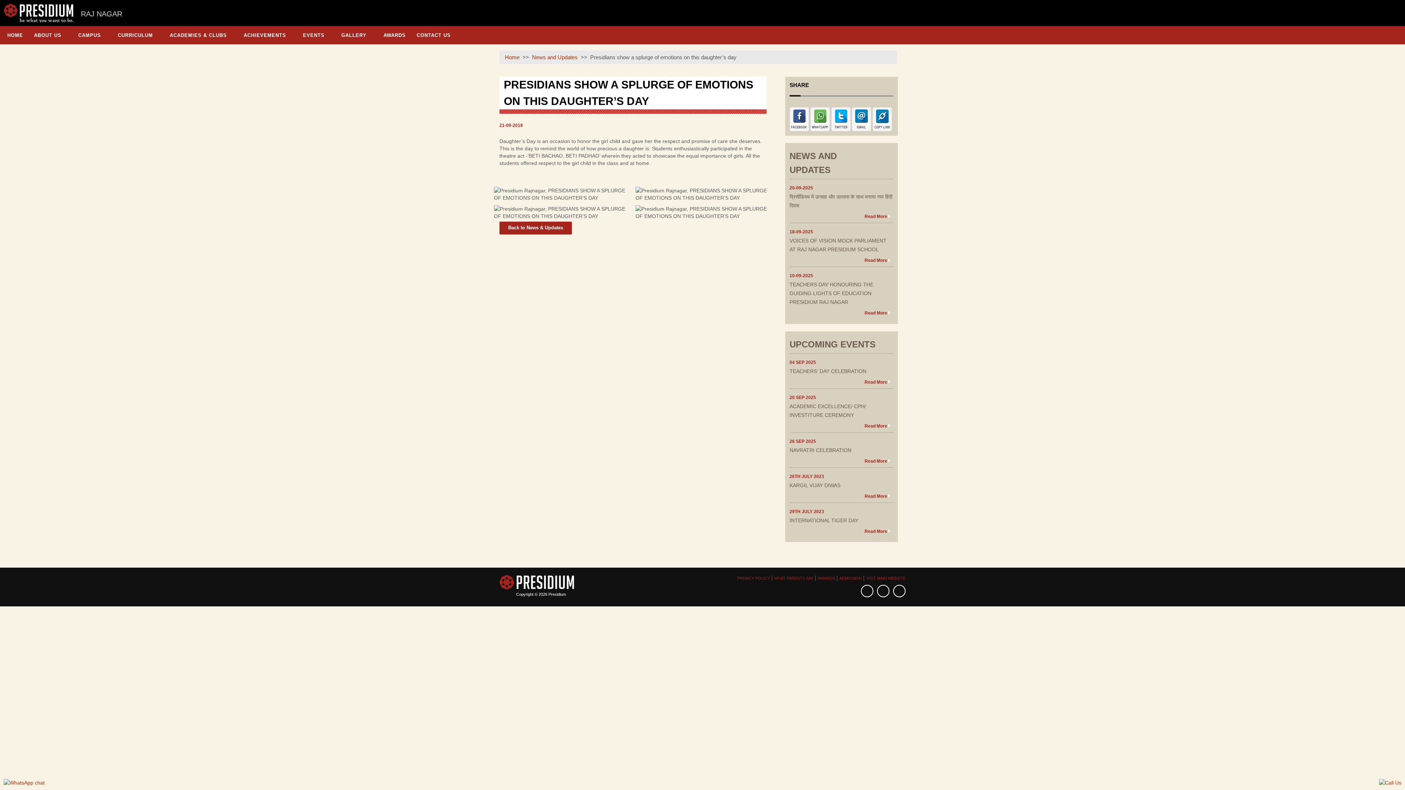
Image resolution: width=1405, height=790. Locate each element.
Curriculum (135, 35)
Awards (394, 35)
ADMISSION (850, 578)
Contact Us (434, 35)
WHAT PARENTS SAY (793, 578)
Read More (876, 216)
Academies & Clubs (198, 35)
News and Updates (555, 57)
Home (15, 35)
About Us (47, 35)
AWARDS (826, 578)
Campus (89, 35)
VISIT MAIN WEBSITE (886, 578)
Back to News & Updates (535, 227)
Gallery (354, 35)
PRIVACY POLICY (753, 578)
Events (314, 35)
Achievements (265, 35)
